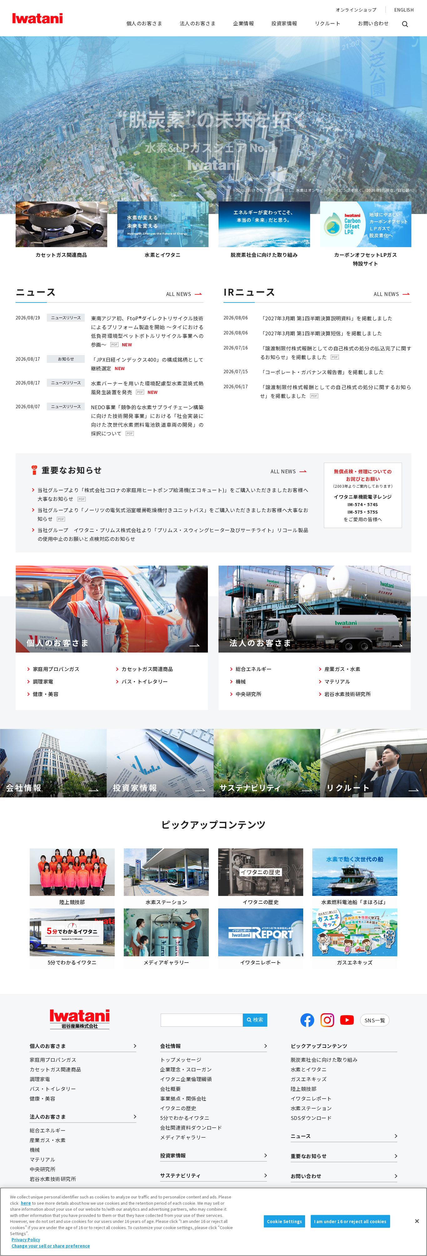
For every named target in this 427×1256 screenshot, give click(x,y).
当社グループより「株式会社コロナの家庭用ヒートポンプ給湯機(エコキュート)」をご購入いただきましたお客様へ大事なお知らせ (173, 494)
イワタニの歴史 (178, 1108)
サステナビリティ (180, 1175)
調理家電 (43, 681)
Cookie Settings (284, 1221)
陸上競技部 (303, 1088)
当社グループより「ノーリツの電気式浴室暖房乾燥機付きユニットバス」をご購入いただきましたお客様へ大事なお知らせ (173, 514)
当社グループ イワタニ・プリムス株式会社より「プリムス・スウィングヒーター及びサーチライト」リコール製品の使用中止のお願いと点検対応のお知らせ (173, 534)
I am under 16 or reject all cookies (350, 1221)
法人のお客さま (198, 23)
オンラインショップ (356, 10)
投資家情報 (284, 23)
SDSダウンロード (311, 1117)
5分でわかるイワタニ (184, 1117)
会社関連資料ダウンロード (191, 1127)
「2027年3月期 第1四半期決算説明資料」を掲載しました (326, 318)
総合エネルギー (254, 669)
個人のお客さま (144, 23)
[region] (213, 1221)
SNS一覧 (374, 1020)
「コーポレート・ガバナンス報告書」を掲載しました (322, 372)
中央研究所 (248, 694)
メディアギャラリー (183, 1137)
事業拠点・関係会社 (183, 1098)
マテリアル (337, 681)
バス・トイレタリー (145, 681)
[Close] (417, 1221)
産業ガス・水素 (342, 669)
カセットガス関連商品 (147, 669)
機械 (241, 681)
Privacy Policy (26, 1240)
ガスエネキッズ (309, 1079)
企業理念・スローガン (186, 1069)
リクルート (327, 23)
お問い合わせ (373, 23)
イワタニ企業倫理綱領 (186, 1079)
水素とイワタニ (309, 1069)
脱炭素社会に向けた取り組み (324, 1059)
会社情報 (170, 1046)
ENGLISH (404, 10)
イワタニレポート (311, 1098)
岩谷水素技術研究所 (347, 694)
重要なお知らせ (309, 1156)
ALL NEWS (178, 293)
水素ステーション (311, 1108)
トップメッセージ (180, 1059)
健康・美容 (45, 694)
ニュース (301, 1136)
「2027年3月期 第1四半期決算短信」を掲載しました (321, 333)
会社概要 (170, 1088)
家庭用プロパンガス (56, 669)
